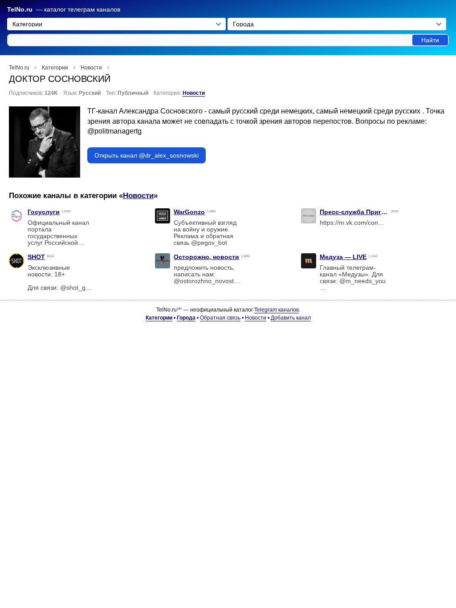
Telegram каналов (276, 310)
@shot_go (74, 287)
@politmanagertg (114, 131)
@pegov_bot (209, 242)
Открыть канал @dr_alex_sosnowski (146, 155)
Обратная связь (220, 318)
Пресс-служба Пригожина (360, 211)
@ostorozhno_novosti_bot (211, 281)
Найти (430, 40)
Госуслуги (44, 211)
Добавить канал (291, 318)
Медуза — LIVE (343, 256)
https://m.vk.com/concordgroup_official (374, 222)
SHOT (36, 256)
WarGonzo (189, 211)
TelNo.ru (20, 9)
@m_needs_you (362, 281)
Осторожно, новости (206, 256)
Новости (194, 93)
